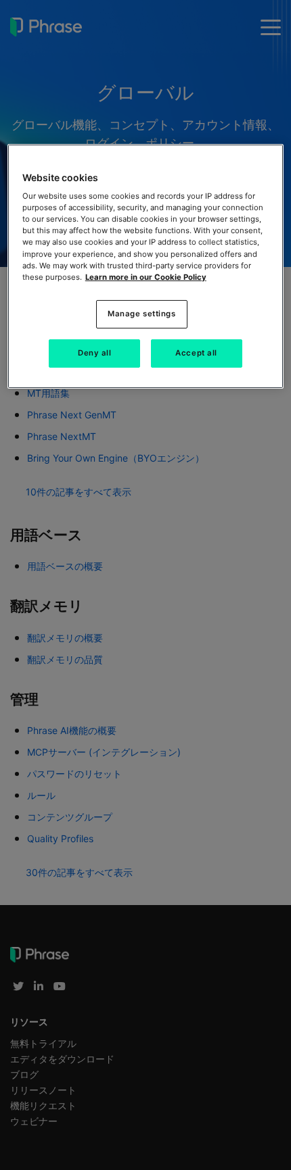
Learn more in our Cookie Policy (145, 277)
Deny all (95, 353)
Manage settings (142, 313)
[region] (145, 266)
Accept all (196, 353)
